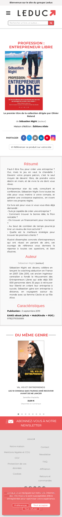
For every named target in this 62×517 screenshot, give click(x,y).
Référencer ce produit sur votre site (32, 147)
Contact (45, 447)
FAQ (45, 461)
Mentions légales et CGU (17, 452)
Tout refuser (31, 509)
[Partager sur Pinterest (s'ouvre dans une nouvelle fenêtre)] (47, 138)
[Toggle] (6, 13)
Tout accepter (40, 505)
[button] (24, 81)
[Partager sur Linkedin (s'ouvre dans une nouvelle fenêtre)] (41, 138)
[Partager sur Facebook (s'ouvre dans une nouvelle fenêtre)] (23, 138)
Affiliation (45, 469)
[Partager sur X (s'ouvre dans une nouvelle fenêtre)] (29, 138)
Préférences (20, 505)
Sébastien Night (28, 121)
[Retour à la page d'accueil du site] (36, 13)
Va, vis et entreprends (31, 387)
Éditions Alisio (40, 126)
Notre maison (17, 446)
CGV (17, 458)
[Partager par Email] (35, 138)
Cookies (17, 473)
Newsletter (45, 454)
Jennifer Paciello (31, 397)
